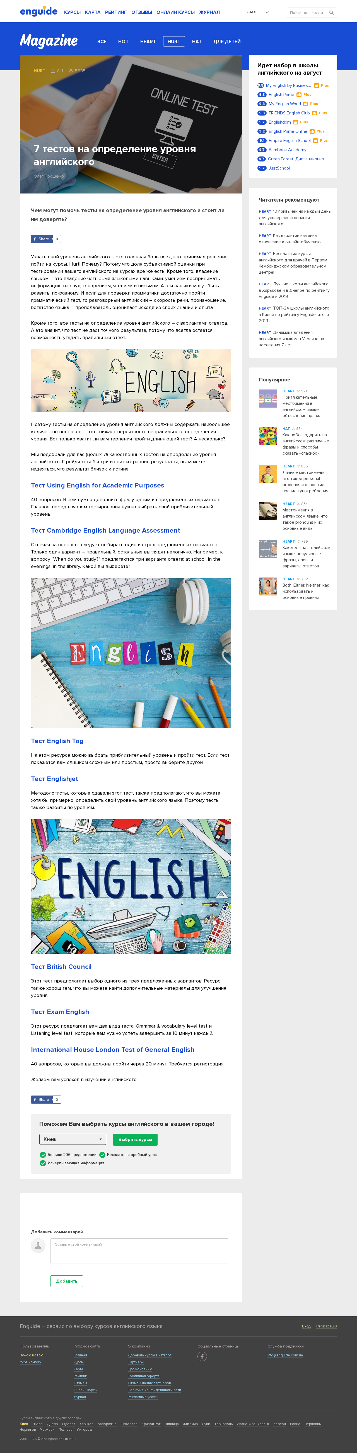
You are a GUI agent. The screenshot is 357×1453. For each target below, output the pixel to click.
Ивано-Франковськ (253, 1424)
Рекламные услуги (143, 1397)
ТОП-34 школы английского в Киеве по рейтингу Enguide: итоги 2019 (294, 314)
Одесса (68, 1424)
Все (102, 42)
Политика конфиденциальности (154, 1390)
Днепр (52, 1424)
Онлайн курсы (85, 1390)
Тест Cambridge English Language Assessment (105, 530)
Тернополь (223, 1424)
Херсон (279, 1424)
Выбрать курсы (135, 1139)
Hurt (174, 42)
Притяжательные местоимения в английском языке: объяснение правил (302, 406)
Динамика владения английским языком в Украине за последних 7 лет (291, 339)
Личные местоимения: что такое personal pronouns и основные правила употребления (305, 482)
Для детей (227, 42)
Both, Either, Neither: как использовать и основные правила (306, 591)
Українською (30, 1362)
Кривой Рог (151, 1424)
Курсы (79, 1362)
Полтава (66, 1429)
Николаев (129, 1424)
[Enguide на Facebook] (202, 1356)
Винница (172, 1424)
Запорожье (107, 1424)
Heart (148, 42)
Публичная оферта (144, 1376)
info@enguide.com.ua (285, 1355)
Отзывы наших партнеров (149, 1383)
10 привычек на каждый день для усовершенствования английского (295, 218)
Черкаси (47, 1429)
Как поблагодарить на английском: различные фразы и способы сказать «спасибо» (306, 444)
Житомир (190, 1424)
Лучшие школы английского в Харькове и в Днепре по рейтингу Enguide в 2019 (294, 290)
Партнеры (136, 1362)
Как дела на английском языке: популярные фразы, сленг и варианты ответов (306, 557)
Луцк (206, 1424)
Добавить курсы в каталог (150, 1355)
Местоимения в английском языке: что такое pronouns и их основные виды (305, 519)
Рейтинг (80, 1376)
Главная (80, 1355)
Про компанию (140, 1369)
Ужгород (84, 1429)
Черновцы (313, 1424)
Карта (78, 1369)
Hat (197, 42)
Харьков (86, 1424)
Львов (37, 1424)
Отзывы (80, 1383)
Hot (123, 42)
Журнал (80, 1397)
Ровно (295, 1424)
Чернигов (28, 1429)
